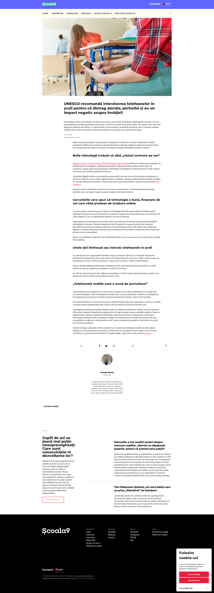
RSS (132, 540)
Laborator (57, 13)
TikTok (133, 537)
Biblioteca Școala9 (125, 13)
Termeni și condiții (160, 532)
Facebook (134, 532)
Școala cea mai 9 (103, 13)
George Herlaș (107, 372)
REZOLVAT (86, 13)
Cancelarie (72, 13)
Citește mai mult (53, 499)
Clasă (45, 13)
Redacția (111, 535)
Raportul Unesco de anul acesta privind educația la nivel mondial (100, 163)
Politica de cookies (160, 535)
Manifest (112, 532)
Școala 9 (147, 333)
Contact (111, 537)
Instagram (134, 535)
